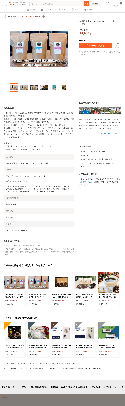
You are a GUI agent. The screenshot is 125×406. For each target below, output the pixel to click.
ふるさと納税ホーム (10, 364)
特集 (76, 9)
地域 (63, 9)
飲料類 (23, 364)
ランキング (48, 9)
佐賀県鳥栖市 (12, 16)
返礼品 (32, 9)
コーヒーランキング (54, 368)
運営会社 (25, 387)
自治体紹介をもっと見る (108, 133)
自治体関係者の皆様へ (39, 387)
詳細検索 (95, 4)
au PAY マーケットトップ (113, 387)
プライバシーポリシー (10, 387)
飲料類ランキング (38, 368)
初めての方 (91, 9)
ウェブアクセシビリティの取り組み (74, 387)
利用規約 (54, 387)
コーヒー (32, 364)
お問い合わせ (95, 387)
